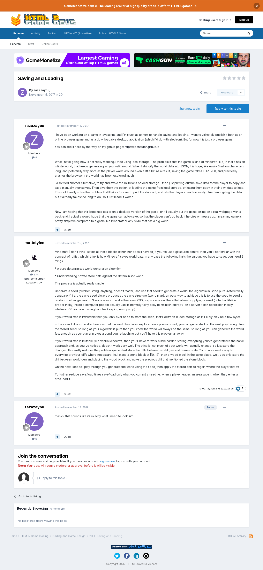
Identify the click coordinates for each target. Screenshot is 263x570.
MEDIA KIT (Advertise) (78, 33)
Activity (35, 33)
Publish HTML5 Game (113, 33)
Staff (31, 43)
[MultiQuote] (57, 229)
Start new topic (189, 108)
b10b (202, 388)
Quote (68, 229)
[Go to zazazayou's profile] (22, 92)
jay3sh (211, 388)
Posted (72, 125)
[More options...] (224, 125)
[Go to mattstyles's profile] (34, 257)
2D (61, 94)
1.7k (35, 274)
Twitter (52, 33)
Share (206, 92)
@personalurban (34, 278)
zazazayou (41, 90)
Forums (15, 43)
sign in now (107, 461)
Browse (18, 33)
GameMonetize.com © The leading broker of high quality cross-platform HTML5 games (128, 6)
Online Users (50, 43)
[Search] (248, 33)
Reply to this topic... (53, 478)
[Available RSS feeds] (250, 536)
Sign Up (244, 19)
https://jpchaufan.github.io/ (142, 147)
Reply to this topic (228, 108)
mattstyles (34, 243)
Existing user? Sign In (214, 20)
